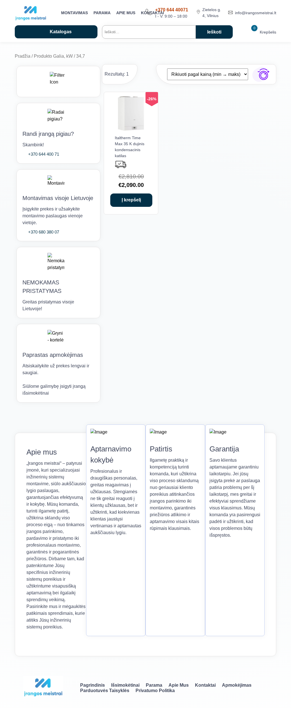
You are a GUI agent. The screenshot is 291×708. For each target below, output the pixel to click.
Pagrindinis (92, 685)
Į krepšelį (131, 199)
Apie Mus (125, 13)
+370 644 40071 (171, 9)
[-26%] (131, 129)
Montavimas (74, 13)
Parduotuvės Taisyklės (104, 690)
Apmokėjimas (236, 685)
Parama (102, 13)
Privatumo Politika (155, 690)
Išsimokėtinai (125, 685)
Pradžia (22, 56)
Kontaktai (205, 685)
